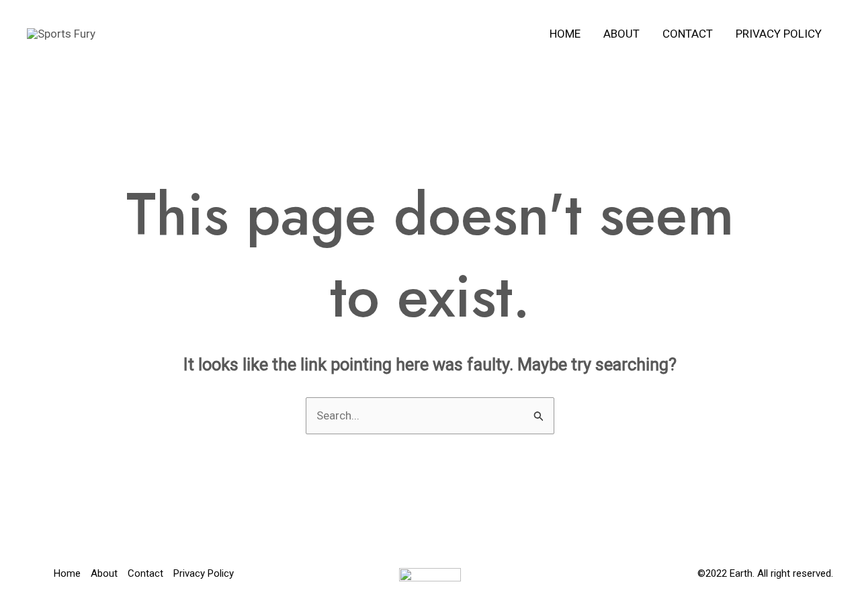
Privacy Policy (779, 33)
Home (565, 33)
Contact (687, 33)
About (621, 33)
